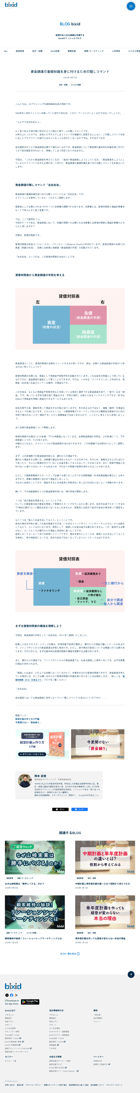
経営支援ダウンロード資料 (60, 1061)
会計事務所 (97, 1018)
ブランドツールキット (114, 1085)
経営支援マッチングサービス (16, 1051)
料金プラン (9, 1021)
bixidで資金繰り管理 (13, 1041)
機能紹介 (8, 1018)
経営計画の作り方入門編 (27, 719)
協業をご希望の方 (100, 1064)
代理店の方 (97, 1061)
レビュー (96, 1021)
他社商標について (97, 1085)
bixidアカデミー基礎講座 (59, 1031)
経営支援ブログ (55, 1064)
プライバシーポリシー (33, 1085)
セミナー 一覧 (10, 1061)
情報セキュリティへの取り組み (55, 1085)
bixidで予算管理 (11, 1045)
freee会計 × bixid (12, 1035)
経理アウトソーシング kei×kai (17, 1048)
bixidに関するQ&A (56, 1067)
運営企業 (20, 1085)
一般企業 (96, 1014)
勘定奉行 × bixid (12, 1038)
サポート (8, 1024)
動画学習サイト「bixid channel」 (62, 1071)
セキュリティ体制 (12, 1031)
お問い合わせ (10, 1085)
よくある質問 (10, 1028)
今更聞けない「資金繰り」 (28, 722)
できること (9, 1014)
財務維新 (52, 1045)
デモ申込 (52, 1048)
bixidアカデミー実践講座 (59, 1035)
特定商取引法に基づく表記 (79, 1085)
